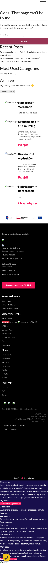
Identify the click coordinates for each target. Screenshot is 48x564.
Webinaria (5, 326)
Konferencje (6, 345)
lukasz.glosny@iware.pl (10, 274)
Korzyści (5, 387)
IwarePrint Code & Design (24, 478)
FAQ (3, 391)
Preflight (5, 374)
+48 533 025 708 (8, 270)
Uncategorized (6, 73)
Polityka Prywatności (11, 429)
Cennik (4, 395)
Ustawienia (5, 503)
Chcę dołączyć (28, 203)
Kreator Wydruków (8, 337)
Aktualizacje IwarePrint (10, 309)
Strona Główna (7, 318)
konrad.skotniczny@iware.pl (12, 259)
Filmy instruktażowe (9, 305)
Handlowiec (6, 366)
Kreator (4, 378)
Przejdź (23, 145)
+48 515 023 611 (8, 255)
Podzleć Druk (6, 334)
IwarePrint (10, 322)
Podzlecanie (6, 359)
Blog (3, 341)
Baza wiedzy (6, 301)
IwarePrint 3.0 (7, 355)
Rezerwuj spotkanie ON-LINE (18, 285)
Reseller (5, 370)
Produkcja (5, 362)
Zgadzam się (15, 503)
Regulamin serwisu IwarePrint (14, 425)
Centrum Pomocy (8, 330)
